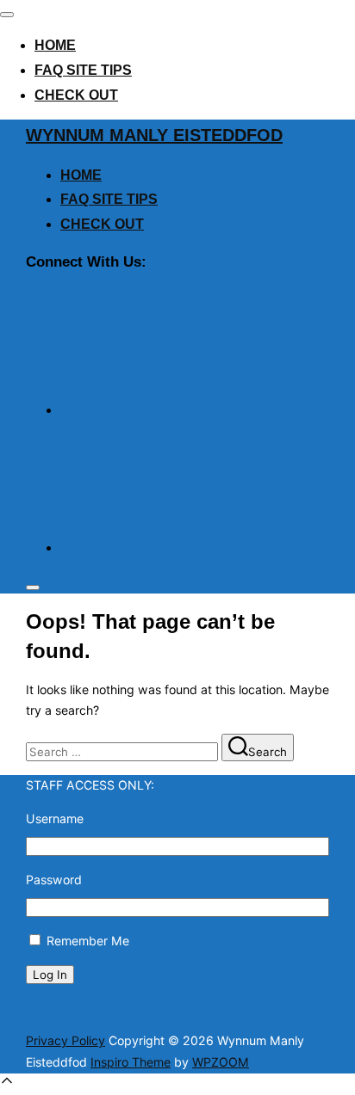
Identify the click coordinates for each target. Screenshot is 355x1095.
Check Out (76, 95)
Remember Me (88, 940)
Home (55, 45)
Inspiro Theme (130, 1062)
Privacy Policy (65, 1040)
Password (54, 879)
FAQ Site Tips (83, 70)
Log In (50, 974)
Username (55, 818)
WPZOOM (220, 1062)
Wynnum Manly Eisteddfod (154, 135)
